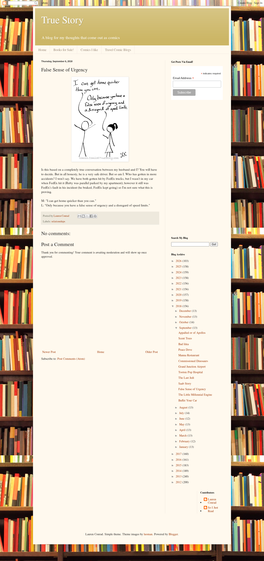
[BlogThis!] (83, 216)
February (185, 441)
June (182, 418)
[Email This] (79, 216)
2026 (179, 261)
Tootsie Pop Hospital (190, 372)
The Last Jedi (186, 378)
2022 (179, 283)
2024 (179, 272)
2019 (179, 300)
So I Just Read (213, 509)
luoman (148, 534)
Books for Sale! (63, 49)
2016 (179, 460)
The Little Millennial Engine (195, 394)
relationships (58, 221)
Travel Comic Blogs (118, 49)
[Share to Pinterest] (95, 216)
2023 (179, 278)
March (183, 435)
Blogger (173, 534)
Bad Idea (183, 344)
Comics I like (89, 49)
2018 (179, 306)
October (184, 322)
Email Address (183, 78)
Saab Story (184, 383)
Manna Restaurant (188, 355)
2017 (179, 454)
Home (42, 49)
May (182, 424)
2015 (179, 465)
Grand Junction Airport (192, 366)
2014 (179, 471)
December (185, 311)
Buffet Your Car (187, 400)
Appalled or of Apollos (191, 333)
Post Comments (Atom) (71, 359)
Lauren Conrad (212, 501)
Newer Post (49, 352)
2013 (179, 476)
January (184, 447)
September (185, 328)
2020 (179, 295)
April (182, 430)
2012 (179, 482)
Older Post (151, 352)
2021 (179, 289)
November (185, 316)
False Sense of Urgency (192, 389)
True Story (62, 19)
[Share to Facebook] (91, 216)
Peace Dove (185, 350)
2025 (179, 266)
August (183, 407)
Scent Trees (185, 338)
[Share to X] (87, 216)
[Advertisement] (197, 168)
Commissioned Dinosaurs (193, 361)
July (182, 413)
